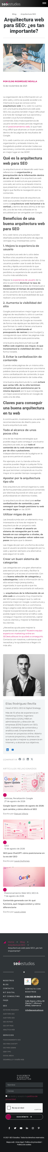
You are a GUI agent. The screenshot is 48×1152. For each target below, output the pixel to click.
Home (11, 942)
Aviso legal (20, 1142)
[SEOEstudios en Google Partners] (27, 981)
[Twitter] (15, 1128)
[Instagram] (33, 1128)
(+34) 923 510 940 (33, 996)
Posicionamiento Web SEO (17, 893)
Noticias (8, 798)
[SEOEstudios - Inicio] (11, 4)
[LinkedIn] (7, 750)
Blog (22, 942)
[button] (19, 759)
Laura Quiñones (22, 861)
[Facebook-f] (9, 1128)
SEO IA (35, 893)
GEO (6, 846)
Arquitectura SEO (28, 14)
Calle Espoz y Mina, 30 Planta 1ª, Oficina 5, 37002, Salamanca (34, 1003)
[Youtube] (21, 1128)
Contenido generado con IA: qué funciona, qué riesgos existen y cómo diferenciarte (21, 904)
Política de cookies (24, 1145)
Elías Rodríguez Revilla (21, 703)
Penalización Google (23, 798)
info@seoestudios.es (34, 1010)
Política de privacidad (33, 1142)
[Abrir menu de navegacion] (44, 3)
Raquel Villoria (21, 814)
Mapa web (10, 1142)
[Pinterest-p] (39, 1128)
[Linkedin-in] (27, 1128)
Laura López (20, 912)
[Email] (13, 750)
